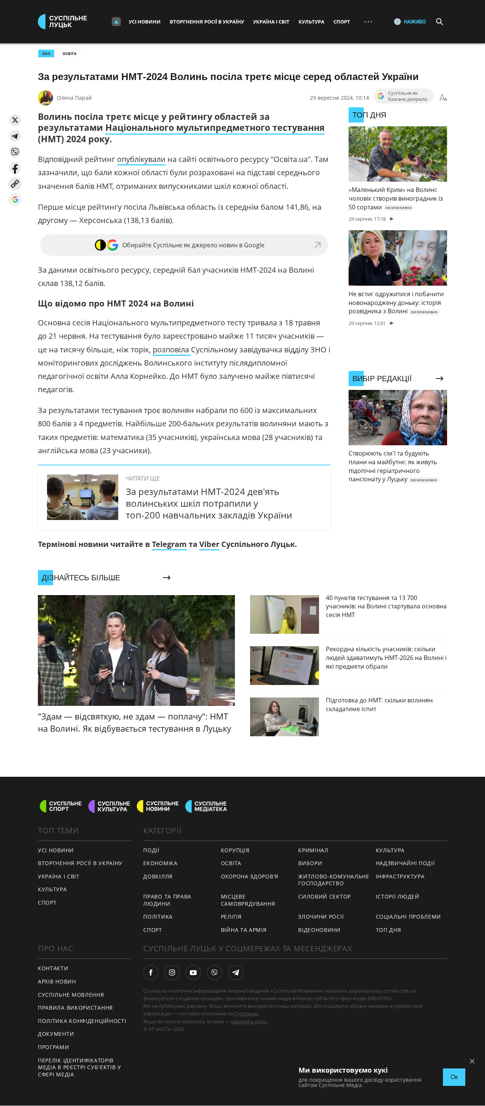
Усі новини (145, 21)
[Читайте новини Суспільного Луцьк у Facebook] (150, 972)
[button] (15, 120)
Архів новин (57, 981)
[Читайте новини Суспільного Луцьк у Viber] (214, 972)
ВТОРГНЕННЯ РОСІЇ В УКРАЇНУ (80, 863)
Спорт (341, 21)
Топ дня (388, 929)
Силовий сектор (324, 896)
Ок (454, 1077)
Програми (53, 1047)
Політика (158, 916)
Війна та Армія (244, 929)
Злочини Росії (321, 916)
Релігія (231, 916)
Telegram (169, 544)
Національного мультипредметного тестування (215, 127)
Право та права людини (167, 900)
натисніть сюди (249, 1021)
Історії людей (397, 896)
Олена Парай (74, 97)
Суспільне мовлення (71, 994)
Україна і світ (271, 21)
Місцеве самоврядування (248, 900)
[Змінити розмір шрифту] (443, 98)
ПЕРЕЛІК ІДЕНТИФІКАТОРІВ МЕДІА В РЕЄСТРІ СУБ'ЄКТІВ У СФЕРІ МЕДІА (79, 1067)
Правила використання (75, 1007)
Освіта (70, 53)
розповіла (172, 349)
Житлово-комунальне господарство (333, 880)
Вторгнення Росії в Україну (207, 21)
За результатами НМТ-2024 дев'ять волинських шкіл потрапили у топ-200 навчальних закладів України (209, 503)
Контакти (53, 968)
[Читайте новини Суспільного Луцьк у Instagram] (172, 972)
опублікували (141, 159)
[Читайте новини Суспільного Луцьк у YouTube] (193, 972)
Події (151, 850)
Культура (311, 21)
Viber (209, 544)
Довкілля (158, 876)
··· (368, 21)
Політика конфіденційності (82, 1020)
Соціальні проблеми (408, 916)
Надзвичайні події (405, 863)
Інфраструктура (400, 876)
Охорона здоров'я (249, 876)
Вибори (310, 863)
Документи (56, 1033)
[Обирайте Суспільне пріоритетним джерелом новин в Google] (15, 199)
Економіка (160, 863)
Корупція (235, 850)
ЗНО (46, 53)
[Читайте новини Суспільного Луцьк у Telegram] (235, 972)
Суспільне (246, 1013)
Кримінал (313, 850)
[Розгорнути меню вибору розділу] (116, 21)
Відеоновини (319, 929)
